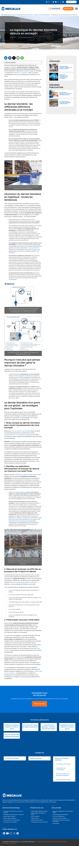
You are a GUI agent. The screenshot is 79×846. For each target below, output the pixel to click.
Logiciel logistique (36, 758)
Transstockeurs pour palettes (39, 822)
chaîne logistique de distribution (23, 375)
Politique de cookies (9, 843)
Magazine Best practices (60, 818)
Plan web (64, 841)
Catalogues (56, 823)
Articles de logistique (59, 816)
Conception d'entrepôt (63, 764)
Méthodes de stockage (63, 779)
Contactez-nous (39, 703)
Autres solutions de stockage (11, 820)
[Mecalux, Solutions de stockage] (11, 10)
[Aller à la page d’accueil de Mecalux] (2, 14)
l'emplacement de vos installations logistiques (18, 434)
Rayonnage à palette (9, 816)
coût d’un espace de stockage (20, 431)
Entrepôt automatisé (12, 758)
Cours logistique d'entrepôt (60, 814)
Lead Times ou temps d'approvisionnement (27, 474)
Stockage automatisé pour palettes (13, 814)
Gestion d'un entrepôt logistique (62, 759)
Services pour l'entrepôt (10, 822)
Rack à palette (35, 816)
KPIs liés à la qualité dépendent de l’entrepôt (23, 582)
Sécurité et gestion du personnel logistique (63, 774)
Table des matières (10, 62)
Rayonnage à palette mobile (39, 811)
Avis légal (38, 841)
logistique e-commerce (20, 72)
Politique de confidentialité (51, 841)
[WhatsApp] (18, 58)
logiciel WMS (19, 492)
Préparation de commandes (60, 769)
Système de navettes (37, 820)
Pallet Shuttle (35, 818)
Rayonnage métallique (9, 818)
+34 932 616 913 (39, 695)
